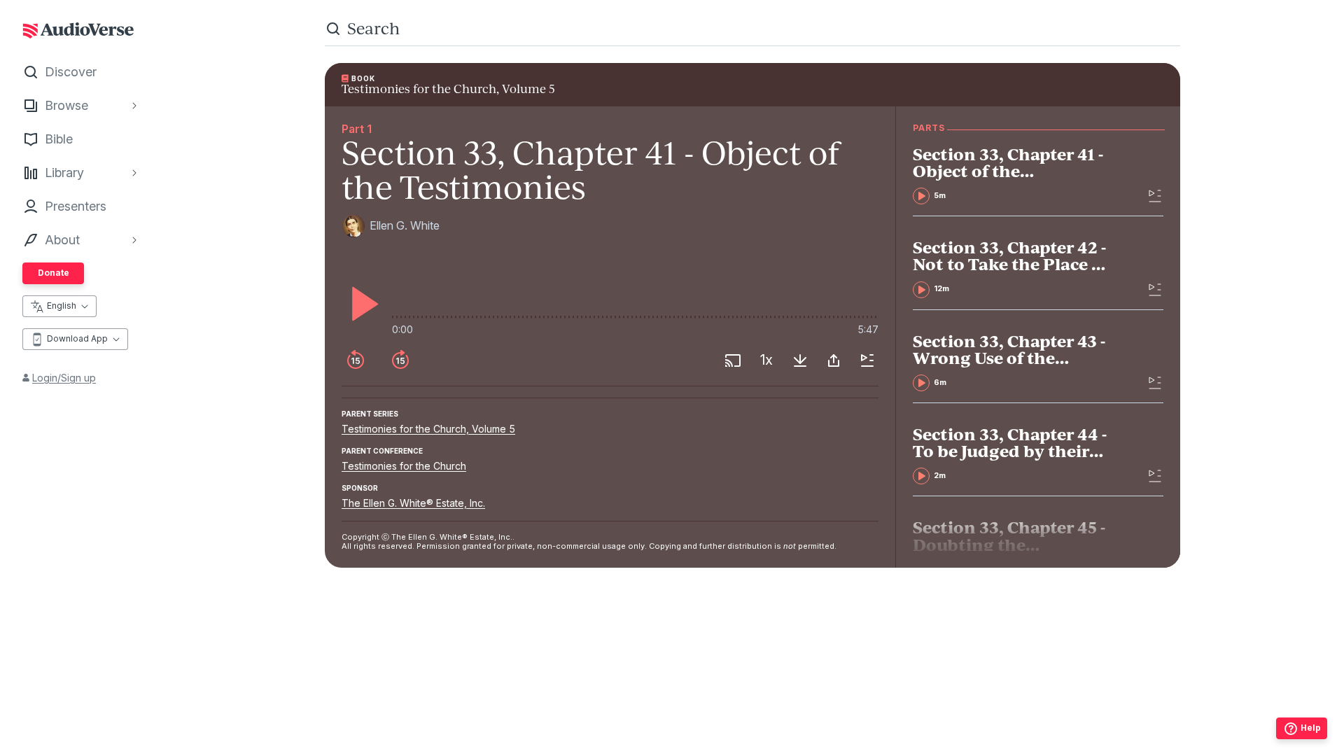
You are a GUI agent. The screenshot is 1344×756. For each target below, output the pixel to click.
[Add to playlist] (867, 360)
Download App (77, 338)
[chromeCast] (733, 360)
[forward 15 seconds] (400, 360)
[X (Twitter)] (753, 709)
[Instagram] (722, 709)
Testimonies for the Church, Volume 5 (428, 429)
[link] (1012, 175)
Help (1311, 727)
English (61, 305)
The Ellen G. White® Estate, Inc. (413, 503)
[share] (833, 360)
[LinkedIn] (814, 709)
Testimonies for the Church (404, 466)
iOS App (711, 736)
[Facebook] (691, 709)
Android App (801, 736)
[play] (361, 304)
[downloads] (800, 360)
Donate (53, 272)
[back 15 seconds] (356, 360)
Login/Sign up (64, 377)
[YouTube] (783, 709)
